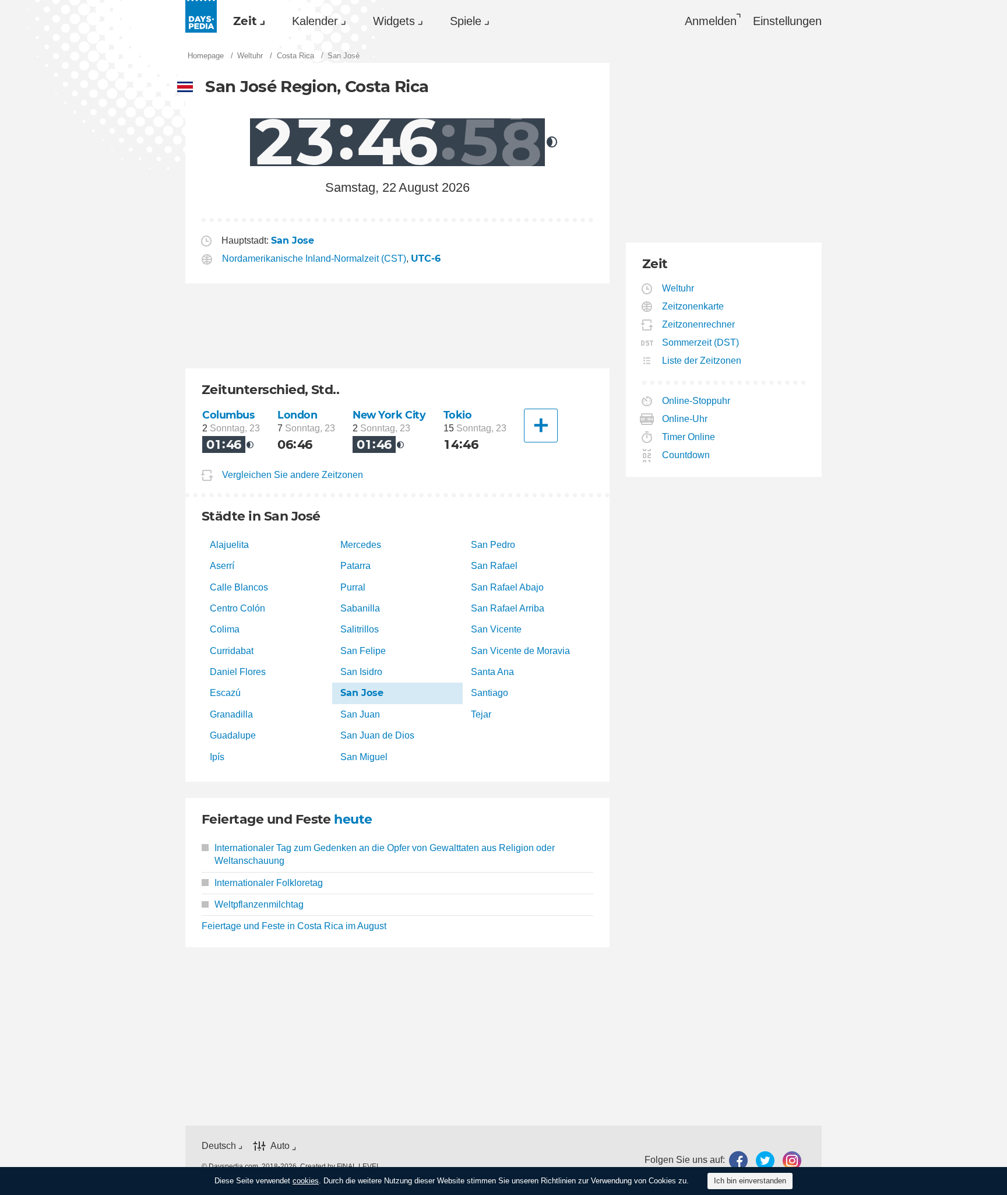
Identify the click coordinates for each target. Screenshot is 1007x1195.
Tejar (481, 714)
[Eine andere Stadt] (541, 425)
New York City (389, 415)
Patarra (355, 566)
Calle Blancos (239, 587)
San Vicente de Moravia (520, 651)
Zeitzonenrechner (699, 324)
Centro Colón (237, 608)
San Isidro (361, 672)
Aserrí (222, 566)
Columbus (228, 415)
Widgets (394, 21)
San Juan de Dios (377, 735)
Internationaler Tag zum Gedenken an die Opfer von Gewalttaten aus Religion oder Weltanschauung (384, 854)
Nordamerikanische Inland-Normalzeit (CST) (314, 258)
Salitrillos (359, 629)
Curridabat (231, 651)
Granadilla (231, 714)
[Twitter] (765, 1160)
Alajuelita (229, 545)
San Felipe (363, 651)
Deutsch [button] (219, 1146)
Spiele (465, 21)
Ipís (217, 757)
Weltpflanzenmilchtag (259, 904)
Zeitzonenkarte (693, 306)
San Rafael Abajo (507, 587)
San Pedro (493, 545)
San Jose (361, 692)
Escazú (225, 693)
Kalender (315, 21)
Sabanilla (360, 608)
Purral (352, 587)
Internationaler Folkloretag (268, 883)
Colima (225, 629)
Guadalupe (233, 735)
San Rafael (494, 566)
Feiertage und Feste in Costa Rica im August (294, 926)
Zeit (245, 21)
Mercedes (360, 545)
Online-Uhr (685, 419)
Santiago (489, 693)
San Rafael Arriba (507, 608)
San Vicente (496, 629)
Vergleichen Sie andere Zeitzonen (292, 475)
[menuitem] (246, 21)
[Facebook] (738, 1160)
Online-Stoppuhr (696, 401)
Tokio (457, 415)
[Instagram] (792, 1160)
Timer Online (689, 437)
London (297, 415)
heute (353, 819)
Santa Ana (492, 672)
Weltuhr (678, 288)
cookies (306, 1180)
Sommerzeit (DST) (701, 342)
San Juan (360, 714)
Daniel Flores (238, 672)
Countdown (686, 455)
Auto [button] (280, 1146)
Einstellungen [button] (787, 21)
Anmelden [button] (711, 21)
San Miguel (364, 757)
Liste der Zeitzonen (702, 360)
